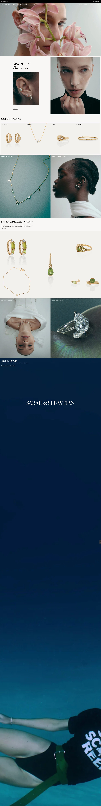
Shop (2, 4)
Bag (98, 4)
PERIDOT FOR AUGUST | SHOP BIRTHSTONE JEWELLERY (11, 1)
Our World (32, 4)
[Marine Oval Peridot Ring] (92, 281)
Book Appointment (10, 4)
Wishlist (86, 4)
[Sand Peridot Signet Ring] (84, 248)
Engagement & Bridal (22, 4)
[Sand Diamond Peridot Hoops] (17, 248)
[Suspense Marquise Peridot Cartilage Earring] (75, 281)
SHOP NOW (15, 108)
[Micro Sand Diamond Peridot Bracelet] (17, 281)
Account (93, 4)
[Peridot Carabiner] (50, 264)
